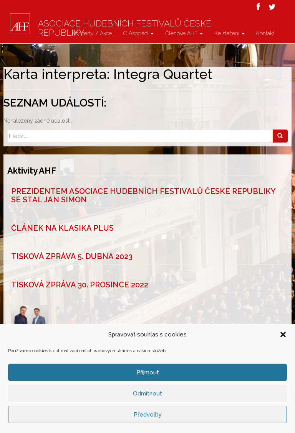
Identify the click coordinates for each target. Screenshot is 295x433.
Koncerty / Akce (92, 33)
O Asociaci (136, 33)
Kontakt (265, 33)
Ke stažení (227, 33)
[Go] (280, 136)
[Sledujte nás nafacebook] (258, 6)
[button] (283, 334)
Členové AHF (182, 33)
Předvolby (148, 414)
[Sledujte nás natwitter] (272, 6)
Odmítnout (147, 393)
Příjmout (147, 372)
